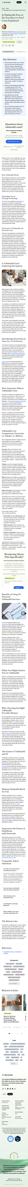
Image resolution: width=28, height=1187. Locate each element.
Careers (3, 1115)
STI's (16, 1106)
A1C (21, 1052)
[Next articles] (21, 1033)
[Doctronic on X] (5, 1088)
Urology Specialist (5, 1108)
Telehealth (6, 1043)
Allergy (8, 972)
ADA (19, 1054)
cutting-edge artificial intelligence (16, 353)
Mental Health (7, 1013)
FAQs (3, 1123)
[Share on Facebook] (3, 45)
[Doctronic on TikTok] (15, 1088)
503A (7, 1052)
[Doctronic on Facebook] (10, 1088)
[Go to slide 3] (11, 1033)
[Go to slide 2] (10, 1033)
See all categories (13, 983)
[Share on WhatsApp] (13, 45)
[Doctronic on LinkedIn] (7, 1088)
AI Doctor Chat (5, 1102)
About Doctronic (5, 1114)
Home (3, 8)
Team (3, 1118)
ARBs (16, 1060)
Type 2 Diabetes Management (18, 1103)
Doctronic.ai (6, 347)
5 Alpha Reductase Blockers (12, 1049)
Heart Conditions (18, 1105)
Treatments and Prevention (9, 42)
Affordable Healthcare (19, 966)
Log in (4, 1094)
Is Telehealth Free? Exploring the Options (9, 51)
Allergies (21, 969)
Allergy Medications (8, 974)
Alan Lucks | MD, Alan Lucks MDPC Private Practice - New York (14, 32)
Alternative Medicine (14, 980)
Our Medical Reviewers (6, 1117)
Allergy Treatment (20, 974)
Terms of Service (13, 1133)
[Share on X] (6, 45)
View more (13, 1063)
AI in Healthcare (9, 1060)
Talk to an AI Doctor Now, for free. (13, 856)
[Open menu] (25, 2)
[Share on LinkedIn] (9, 45)
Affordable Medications (10, 969)
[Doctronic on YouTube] (12, 1088)
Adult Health (19, 963)
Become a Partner (19, 1118)
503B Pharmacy (14, 1052)
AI (21, 1057)
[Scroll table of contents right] (26, 52)
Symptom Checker (5, 1107)
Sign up (19, 2)
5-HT (22, 1049)
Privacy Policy (4, 1124)
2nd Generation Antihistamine (16, 1046)
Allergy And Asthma (17, 972)
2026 (5, 1046)
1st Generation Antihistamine (18, 1043)
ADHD (7, 1057)
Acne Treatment (10, 963)
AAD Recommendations (10, 1054)
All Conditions (18, 1109)
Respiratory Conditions (20, 1107)
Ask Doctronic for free (13, 141)
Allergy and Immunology (14, 977)
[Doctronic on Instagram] (3, 1088)
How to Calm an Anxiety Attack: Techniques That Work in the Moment (11, 1019)
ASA (21, 1060)
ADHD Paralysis (15, 1057)
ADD (23, 1054)
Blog (7, 8)
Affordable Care (7, 966)
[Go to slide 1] (9, 1033)
